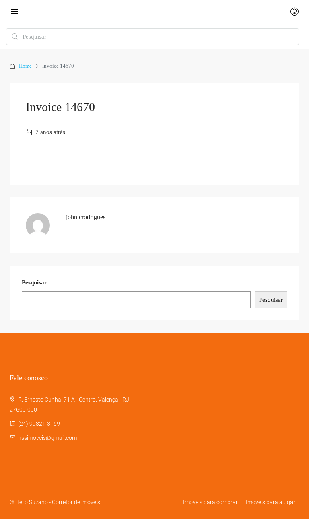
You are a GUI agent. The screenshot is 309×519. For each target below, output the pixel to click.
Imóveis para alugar (270, 502)
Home (25, 66)
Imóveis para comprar (210, 502)
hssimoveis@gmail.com (47, 438)
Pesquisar (34, 282)
